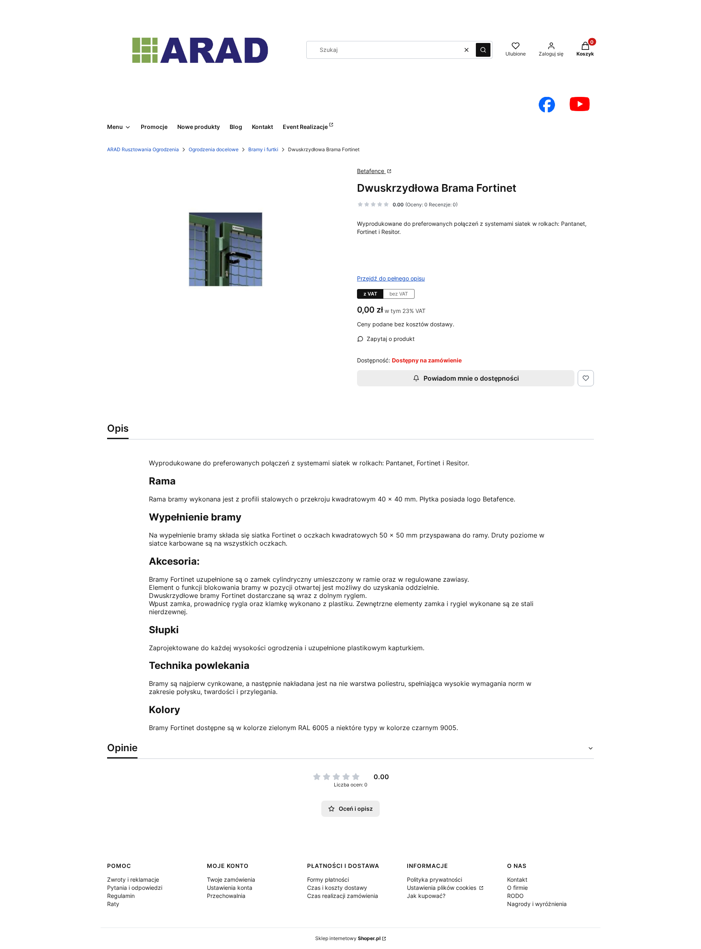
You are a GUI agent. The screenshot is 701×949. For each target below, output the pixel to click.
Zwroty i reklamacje (133, 879)
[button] (483, 50)
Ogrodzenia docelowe (214, 149)
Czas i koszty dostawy (337, 887)
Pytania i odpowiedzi (134, 887)
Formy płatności (328, 879)
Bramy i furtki (263, 149)
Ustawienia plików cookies (442, 887)
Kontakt (517, 879)
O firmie (517, 887)
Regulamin (121, 895)
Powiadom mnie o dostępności (471, 378)
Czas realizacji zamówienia (342, 895)
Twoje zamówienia (231, 879)
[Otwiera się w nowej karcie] (547, 104)
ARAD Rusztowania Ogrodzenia (143, 149)
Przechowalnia (226, 895)
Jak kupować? (426, 895)
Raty (113, 903)
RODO (515, 895)
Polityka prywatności (434, 879)
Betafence (371, 170)
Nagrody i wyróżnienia (537, 903)
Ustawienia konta (229, 887)
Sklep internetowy (348, 938)
